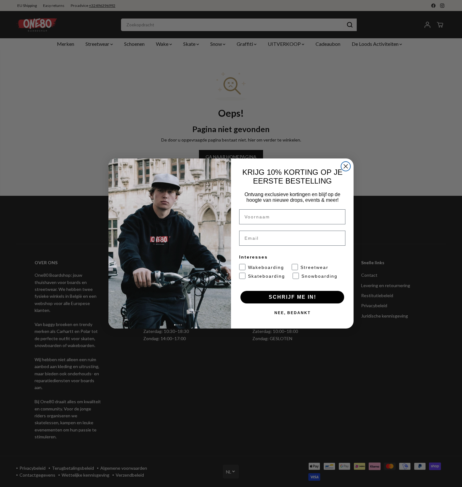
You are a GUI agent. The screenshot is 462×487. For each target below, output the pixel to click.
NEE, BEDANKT (292, 313)
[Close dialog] (345, 166)
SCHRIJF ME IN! (292, 297)
